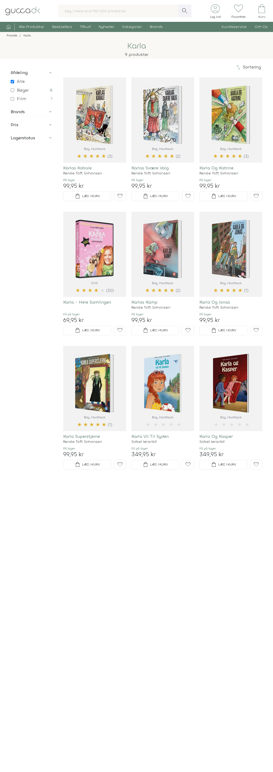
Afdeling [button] (19, 72)
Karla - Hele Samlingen (87, 302)
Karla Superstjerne (81, 436)
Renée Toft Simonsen (82, 173)
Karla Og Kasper (216, 436)
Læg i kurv (87, 196)
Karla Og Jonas (214, 302)
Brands (156, 26)
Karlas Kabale (77, 167)
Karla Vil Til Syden (150, 436)
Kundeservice (234, 26)
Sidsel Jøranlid (143, 441)
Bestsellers (62, 26)
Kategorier (132, 26)
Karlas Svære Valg (150, 167)
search (185, 11)
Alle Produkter (31, 26)
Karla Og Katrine (216, 167)
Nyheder (106, 26)
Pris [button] (14, 125)
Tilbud (85, 26)
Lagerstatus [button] (23, 138)
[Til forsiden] (22, 10)
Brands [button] (18, 112)
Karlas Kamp (144, 302)
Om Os (261, 26)
